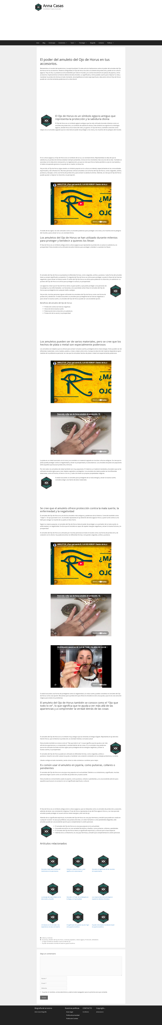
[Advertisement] (81, 27)
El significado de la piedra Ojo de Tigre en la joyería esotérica (78, 926)
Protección (88, 939)
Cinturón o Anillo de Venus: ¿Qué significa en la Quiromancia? (76, 870)
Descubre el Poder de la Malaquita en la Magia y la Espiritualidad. (77, 898)
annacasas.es (100, 1012)
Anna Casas (53, 5)
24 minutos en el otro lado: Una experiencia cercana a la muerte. (50, 926)
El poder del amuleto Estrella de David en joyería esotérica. (103, 926)
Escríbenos (86, 1012)
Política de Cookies (72, 1018)
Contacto (101, 43)
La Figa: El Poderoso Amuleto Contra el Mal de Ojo (56, 941)
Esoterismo (62, 43)
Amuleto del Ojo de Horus (56, 939)
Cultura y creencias (47, 938)
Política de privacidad (72, 1015)
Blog (44, 43)
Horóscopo (52, 43)
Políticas (109, 43)
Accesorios (45, 939)
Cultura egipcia (80, 939)
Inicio (37, 43)
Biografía (92, 43)
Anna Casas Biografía (40, 1012)
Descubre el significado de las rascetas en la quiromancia (103, 870)
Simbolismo (95, 939)
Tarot (72, 43)
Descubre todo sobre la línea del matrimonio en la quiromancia (50, 870)
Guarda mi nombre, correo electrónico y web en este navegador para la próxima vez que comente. (74, 992)
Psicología (82, 43)
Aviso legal (69, 1012)
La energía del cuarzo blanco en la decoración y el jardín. (51, 898)
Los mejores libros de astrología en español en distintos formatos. (102, 898)
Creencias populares (69, 939)
